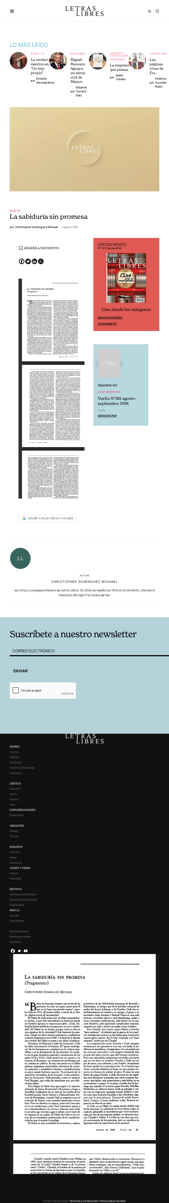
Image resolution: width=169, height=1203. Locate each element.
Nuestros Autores (20, 936)
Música (14, 799)
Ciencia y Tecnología (119, 54)
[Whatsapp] (41, 261)
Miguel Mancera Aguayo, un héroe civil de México (77, 70)
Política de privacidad (112, 1201)
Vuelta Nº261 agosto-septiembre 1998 (117, 401)
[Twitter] (28, 261)
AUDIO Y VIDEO (20, 868)
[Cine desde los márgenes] (126, 280)
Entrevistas (17, 815)
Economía (77, 53)
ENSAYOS (16, 846)
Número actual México (23, 894)
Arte (12, 804)
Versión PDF (107, 416)
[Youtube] (25, 951)
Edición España (110, 318)
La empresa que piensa (119, 67)
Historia (14, 852)
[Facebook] (21, 261)
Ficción (14, 836)
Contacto (16, 942)
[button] (14, 11)
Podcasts (15, 878)
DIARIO (15, 746)
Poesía (14, 831)
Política (14, 757)
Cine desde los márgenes (126, 309)
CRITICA (15, 783)
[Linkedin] (34, 261)
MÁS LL (15, 910)
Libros (13, 794)
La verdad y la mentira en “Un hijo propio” (42, 66)
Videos (14, 873)
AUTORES (118, 610)
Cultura (14, 752)
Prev (99, 284)
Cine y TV (37, 53)
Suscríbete (107, 324)
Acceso (14, 915)
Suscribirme (17, 921)
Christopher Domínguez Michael (84, 581)
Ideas (13, 857)
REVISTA (16, 889)
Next (153, 284)
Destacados (17, 905)
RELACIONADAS (43, 610)
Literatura (158, 53)
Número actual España (23, 899)
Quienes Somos (19, 931)
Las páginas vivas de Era (156, 66)
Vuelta (15, 210)
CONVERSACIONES (22, 810)
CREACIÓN (17, 825)
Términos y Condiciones (83, 1201)
